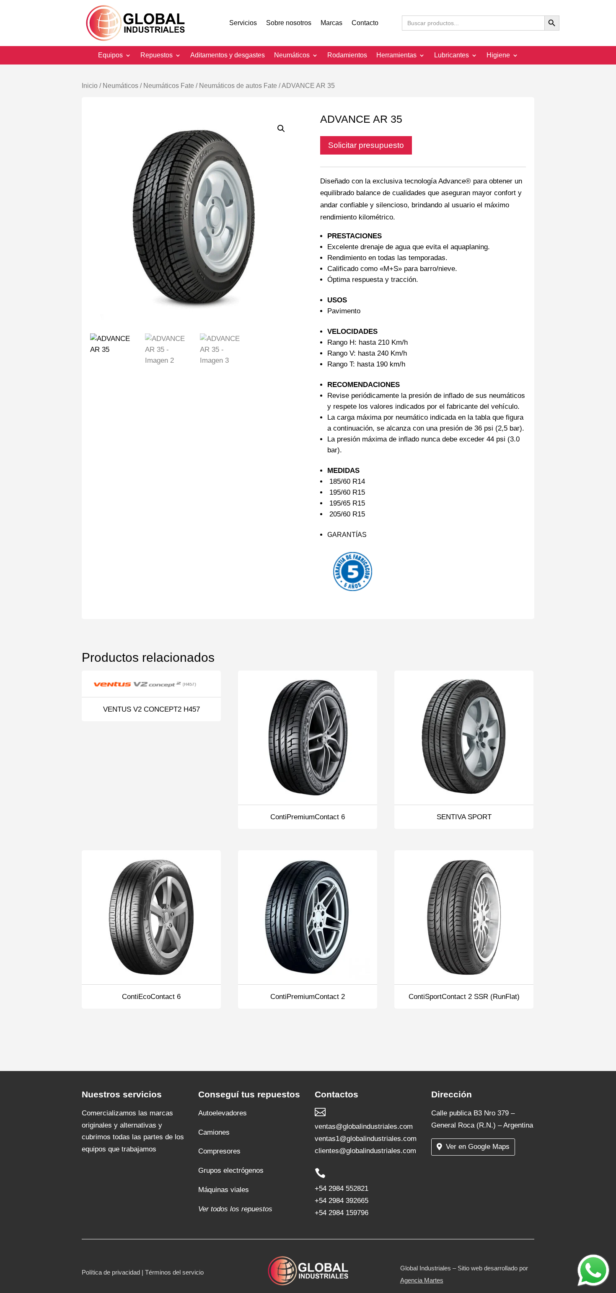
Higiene (498, 55)
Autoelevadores (222, 1113)
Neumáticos (292, 55)
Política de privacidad (111, 1272)
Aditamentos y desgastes (227, 55)
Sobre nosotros (288, 23)
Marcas (331, 23)
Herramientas (396, 55)
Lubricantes (451, 55)
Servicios (243, 23)
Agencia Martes (421, 1280)
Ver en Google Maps (478, 1147)
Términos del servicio (174, 1272)
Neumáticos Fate (168, 85)
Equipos (110, 55)
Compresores (219, 1151)
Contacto (365, 23)
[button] (281, 128)
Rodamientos (347, 55)
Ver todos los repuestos (235, 1209)
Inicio (90, 85)
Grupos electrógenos (231, 1170)
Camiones (214, 1132)
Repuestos (156, 55)
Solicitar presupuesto (366, 145)
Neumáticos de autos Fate (238, 85)
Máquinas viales (223, 1190)
